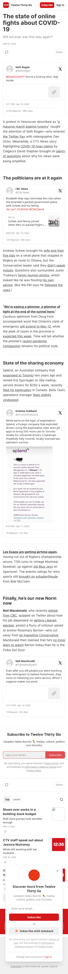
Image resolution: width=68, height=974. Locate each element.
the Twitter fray (14, 136)
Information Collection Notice (41, 766)
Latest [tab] (16, 799)
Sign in (60, 5)
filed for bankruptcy (17, 390)
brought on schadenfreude (38, 576)
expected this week (17, 336)
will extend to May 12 (35, 326)
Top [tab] (7, 799)
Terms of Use (52, 763)
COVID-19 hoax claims (36, 146)
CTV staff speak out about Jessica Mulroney (23, 842)
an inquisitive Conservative (38, 635)
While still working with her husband (20, 851)
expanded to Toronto (18, 375)
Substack (16, 966)
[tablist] (12, 799)
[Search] (61, 799)
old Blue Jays (43, 566)
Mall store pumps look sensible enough (22, 820)
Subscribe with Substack (36, 931)
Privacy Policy (45, 946)
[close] (57, 871)
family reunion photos (33, 275)
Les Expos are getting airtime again (30, 552)
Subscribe (47, 5)
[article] (34, 820)
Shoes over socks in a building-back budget (19, 812)
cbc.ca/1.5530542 (17, 209)
